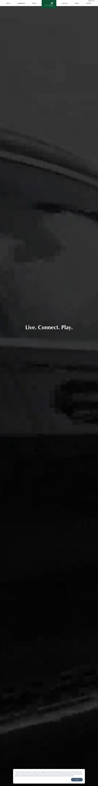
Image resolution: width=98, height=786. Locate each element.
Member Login (91, 1)
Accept (77, 779)
